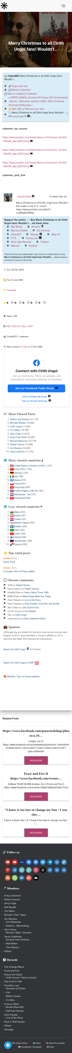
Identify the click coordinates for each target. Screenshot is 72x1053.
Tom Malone (12, 947)
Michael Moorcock (19, 440)
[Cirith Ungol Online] (5, 6)
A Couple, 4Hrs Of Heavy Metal (18, 571)
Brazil (16, 529)
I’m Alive (10, 1000)
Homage (8, 1029)
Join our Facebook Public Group (34, 388)
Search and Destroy (19, 419)
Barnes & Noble (19, 230)
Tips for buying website (28, 676)
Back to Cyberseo (21, 89)
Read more (36, 760)
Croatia (17, 519)
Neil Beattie (10, 907)
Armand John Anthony (17, 939)
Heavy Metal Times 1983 (36, 592)
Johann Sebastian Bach (34, 618)
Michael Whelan (18, 422)
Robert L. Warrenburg (17, 925)
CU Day (23, 346)
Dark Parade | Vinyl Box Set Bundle (42, 603)
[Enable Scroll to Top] (65, 1046)
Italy (16, 476)
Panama (18, 544)
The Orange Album (14, 967)
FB (24, 116)
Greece (17, 479)
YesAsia (33, 245)
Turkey (17, 533)
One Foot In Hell (13, 981)
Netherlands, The (22, 494)
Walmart (15, 245)
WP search (14, 116)
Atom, (25, 326)
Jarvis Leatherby (13, 936)
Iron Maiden (30, 611)
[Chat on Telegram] (8, 1045)
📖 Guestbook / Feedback (30, 1047)
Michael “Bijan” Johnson (18, 932)
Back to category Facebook (22, 93)
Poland (17, 483)
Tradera (44, 241)
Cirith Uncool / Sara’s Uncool (21, 977)
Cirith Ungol (16, 426)
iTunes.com (32, 238)
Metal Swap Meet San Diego (37, 596)
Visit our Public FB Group (34, 396)
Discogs (34, 234)
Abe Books (16, 226)
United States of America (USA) (29, 465)
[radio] (10, 302)
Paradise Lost (11, 985)
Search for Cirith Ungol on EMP (19, 662)
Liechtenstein (20, 540)
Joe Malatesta (13, 921)
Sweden (17, 526)
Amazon (35, 226)
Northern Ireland (21, 522)
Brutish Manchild (14, 1007)
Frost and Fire (11, 970)
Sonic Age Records (21, 241)
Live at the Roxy (33, 599)
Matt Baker (11, 943)
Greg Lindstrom (17, 451)
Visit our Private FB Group (35, 401)
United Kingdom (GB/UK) (26, 490)
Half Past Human (15, 1011)
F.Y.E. (14, 238)
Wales (17, 511)
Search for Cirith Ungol (14, 649)
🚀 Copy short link (18, 86)
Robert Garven (17, 444)
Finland (17, 537)
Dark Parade (11, 1014)
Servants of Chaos (15, 988)
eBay (54, 234)
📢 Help (50, 1047)
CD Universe (43, 230)
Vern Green (10, 929)
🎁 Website (9, 676)
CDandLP (16, 234)
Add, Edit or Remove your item (28, 108)
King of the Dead (18, 437)
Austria (17, 515)
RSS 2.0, (17, 326)
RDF (30, 326)
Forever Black (11, 1004)
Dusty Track (9, 561)
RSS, (9, 326)
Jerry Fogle (15, 433)
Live (8, 992)
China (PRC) (20, 469)
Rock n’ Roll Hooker (14, 1021)
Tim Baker (15, 429)
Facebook (11, 290)
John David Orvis (30, 607)
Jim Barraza (16, 448)
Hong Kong (19, 487)
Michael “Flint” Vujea (15, 914)
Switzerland (19, 497)
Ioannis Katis (24, 196)
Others (7, 951)
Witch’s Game (13, 996)
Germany (18, 472)
